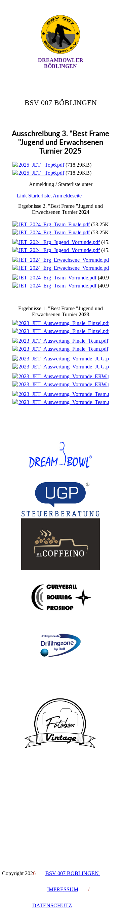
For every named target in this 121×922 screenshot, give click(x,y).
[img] (60, 34)
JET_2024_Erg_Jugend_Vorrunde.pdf (59, 242)
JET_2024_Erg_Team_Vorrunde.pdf (57, 277)
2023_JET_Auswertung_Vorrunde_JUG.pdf (65, 358)
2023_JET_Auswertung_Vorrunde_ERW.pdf (66, 376)
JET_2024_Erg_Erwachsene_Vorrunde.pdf (64, 260)
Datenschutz (52, 905)
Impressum (62, 889)
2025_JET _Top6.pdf (41, 165)
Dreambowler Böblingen (60, 63)
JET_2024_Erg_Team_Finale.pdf (54, 224)
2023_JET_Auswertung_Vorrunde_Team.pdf (66, 394)
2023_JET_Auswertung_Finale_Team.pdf (63, 341)
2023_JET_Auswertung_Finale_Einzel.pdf (64, 323)
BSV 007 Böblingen (72, 873)
